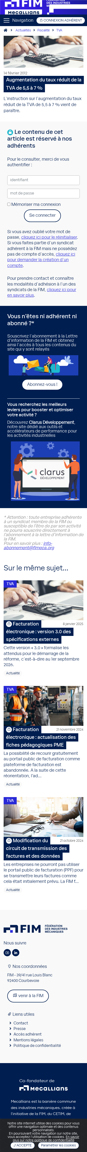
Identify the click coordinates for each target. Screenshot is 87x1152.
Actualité (13, 673)
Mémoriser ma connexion (35, 204)
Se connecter (42, 215)
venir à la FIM (30, 996)
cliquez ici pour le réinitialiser (49, 237)
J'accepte (23, 1145)
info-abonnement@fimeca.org (29, 545)
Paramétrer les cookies (58, 1145)
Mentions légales (28, 1040)
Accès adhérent (28, 1034)
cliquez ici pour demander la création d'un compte (41, 260)
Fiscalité (43, 30)
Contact (21, 1023)
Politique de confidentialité (37, 1046)
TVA (59, 30)
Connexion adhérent (62, 20)
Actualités (23, 30)
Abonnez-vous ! (42, 384)
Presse (20, 1029)
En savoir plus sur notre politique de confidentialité (46, 1138)
